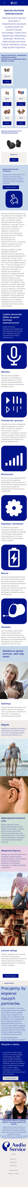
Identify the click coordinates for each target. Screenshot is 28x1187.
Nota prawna (13, 1162)
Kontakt (13, 1154)
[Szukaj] (22, 2)
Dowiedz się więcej (10, 1078)
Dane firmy (13, 1159)
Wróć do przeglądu (10, 976)
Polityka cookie (13, 1170)
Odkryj (7, 82)
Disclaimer (13, 1165)
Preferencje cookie (13, 1173)
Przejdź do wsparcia (10, 187)
